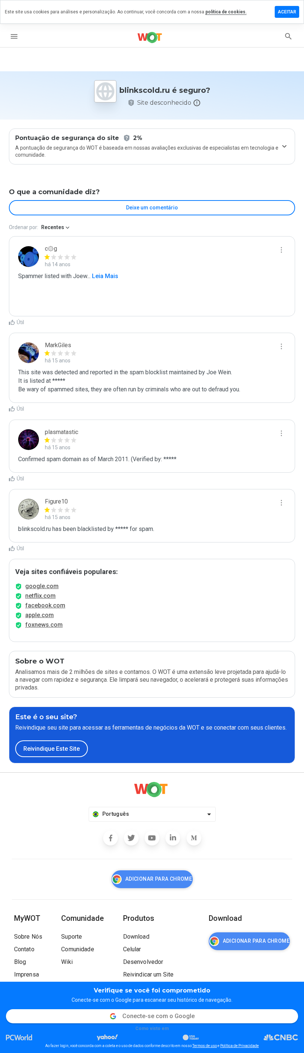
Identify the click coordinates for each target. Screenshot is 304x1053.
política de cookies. (226, 11)
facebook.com (45, 605)
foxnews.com (44, 624)
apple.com (39, 615)
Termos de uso (204, 1046)
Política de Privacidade (239, 1046)
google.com (42, 586)
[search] (288, 36)
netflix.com (40, 595)
